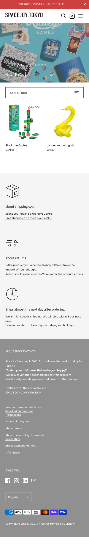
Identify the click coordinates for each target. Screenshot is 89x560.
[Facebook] (7, 480)
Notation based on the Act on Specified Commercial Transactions (23, 411)
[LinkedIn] (25, 480)
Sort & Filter (18, 92)
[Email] (33, 480)
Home (9, 65)
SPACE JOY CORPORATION (23, 392)
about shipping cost (17, 421)
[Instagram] (16, 480)
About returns (14, 428)
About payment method (20, 445)
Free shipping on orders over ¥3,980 (28, 218)
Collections (24, 65)
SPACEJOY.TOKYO (38, 523)
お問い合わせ (12, 452)
